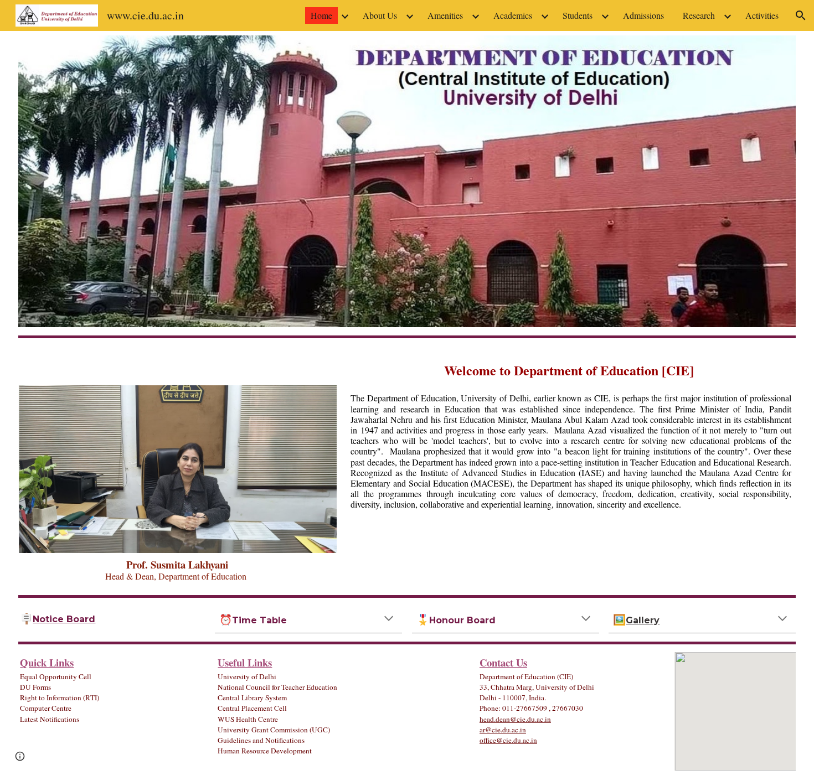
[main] (177, 570)
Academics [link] (512, 15)
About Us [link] (380, 15)
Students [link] (578, 15)
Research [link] (699, 15)
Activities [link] (762, 15)
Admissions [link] (643, 15)
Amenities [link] (445, 15)
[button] (800, 15)
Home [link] (321, 15)
